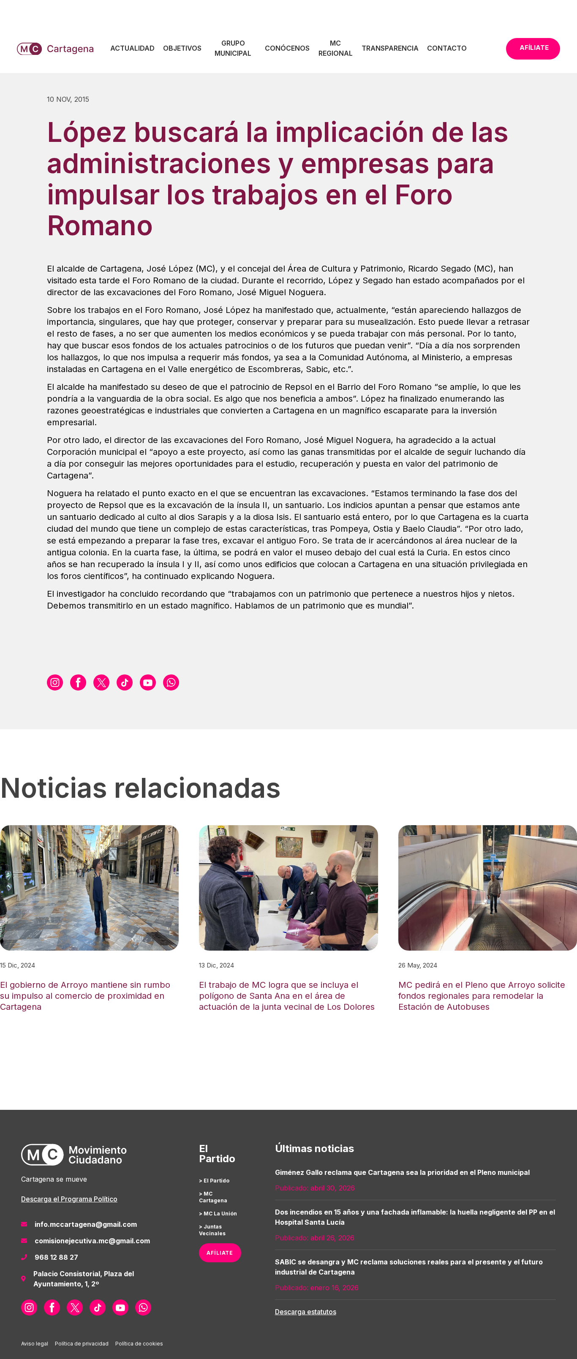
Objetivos (182, 48)
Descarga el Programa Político (69, 1199)
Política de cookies (139, 1343)
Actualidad (132, 48)
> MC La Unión (218, 1213)
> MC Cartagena (213, 1197)
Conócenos (287, 48)
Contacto (447, 48)
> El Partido (214, 1180)
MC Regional (335, 48)
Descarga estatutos (305, 1311)
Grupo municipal (233, 48)
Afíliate (534, 47)
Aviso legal (34, 1343)
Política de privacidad (82, 1343)
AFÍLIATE (220, 1253)
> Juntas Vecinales (212, 1230)
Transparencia (390, 48)
